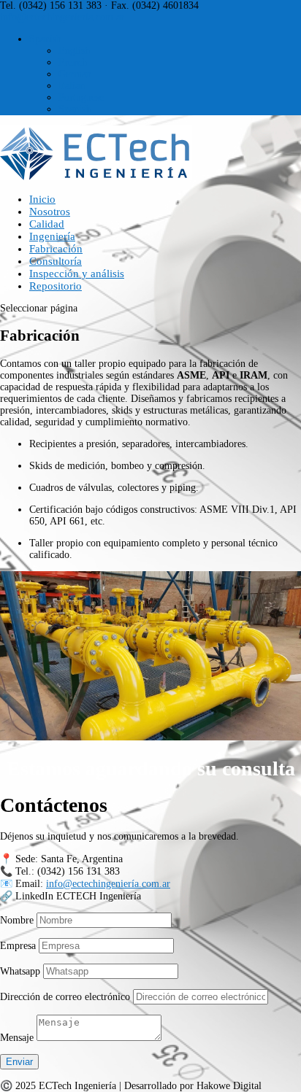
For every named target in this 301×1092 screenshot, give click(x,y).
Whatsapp (20, 971)
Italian (71, 85)
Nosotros (49, 211)
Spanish (45, 39)
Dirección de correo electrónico (65, 996)
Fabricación (56, 249)
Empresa (18, 945)
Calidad (46, 224)
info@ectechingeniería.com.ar (108, 883)
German (74, 74)
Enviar (19, 1061)
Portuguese (81, 97)
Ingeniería (52, 236)
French (72, 62)
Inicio (42, 199)
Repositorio (55, 286)
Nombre (17, 920)
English (74, 50)
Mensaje (17, 1037)
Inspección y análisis (76, 273)
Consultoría (55, 261)
